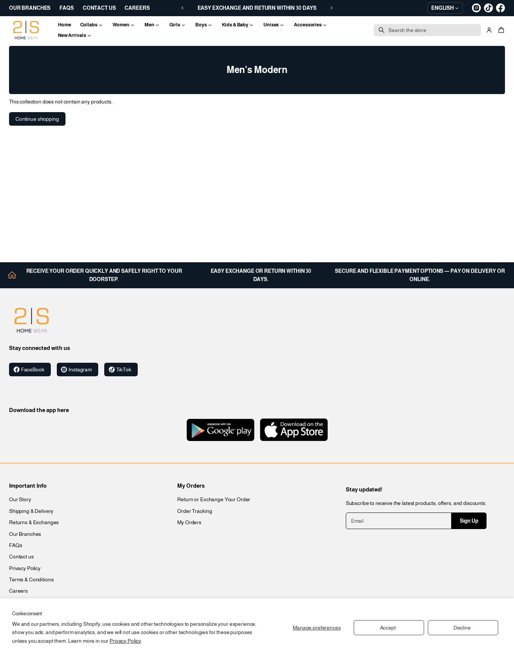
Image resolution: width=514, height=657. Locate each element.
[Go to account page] (489, 30)
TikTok (123, 370)
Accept (388, 628)
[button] (500, 30)
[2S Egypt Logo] (31, 320)
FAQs (15, 545)
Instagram (80, 370)
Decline (462, 628)
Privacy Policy (125, 641)
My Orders (189, 522)
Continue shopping (37, 119)
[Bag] (500, 30)
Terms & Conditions (31, 579)
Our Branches (25, 534)
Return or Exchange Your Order (213, 499)
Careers (18, 591)
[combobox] (427, 30)
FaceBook (32, 370)
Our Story (20, 499)
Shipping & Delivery (31, 511)
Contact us (21, 557)
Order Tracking (194, 511)
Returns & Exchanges (34, 522)
